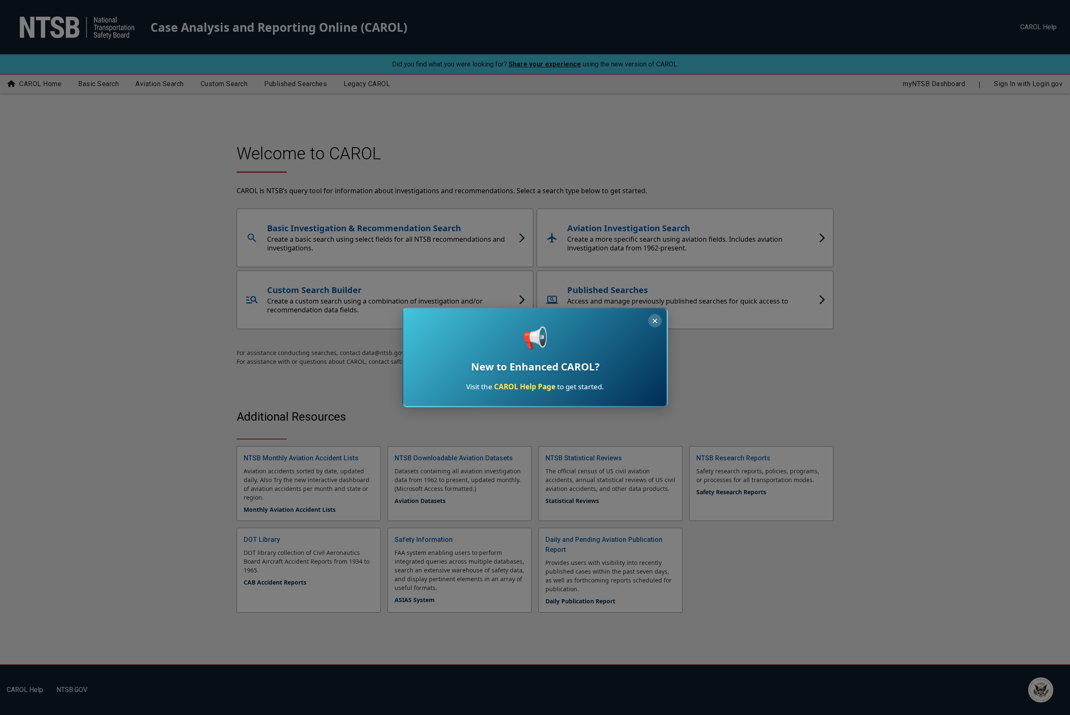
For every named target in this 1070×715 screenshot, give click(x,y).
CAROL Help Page (524, 386)
